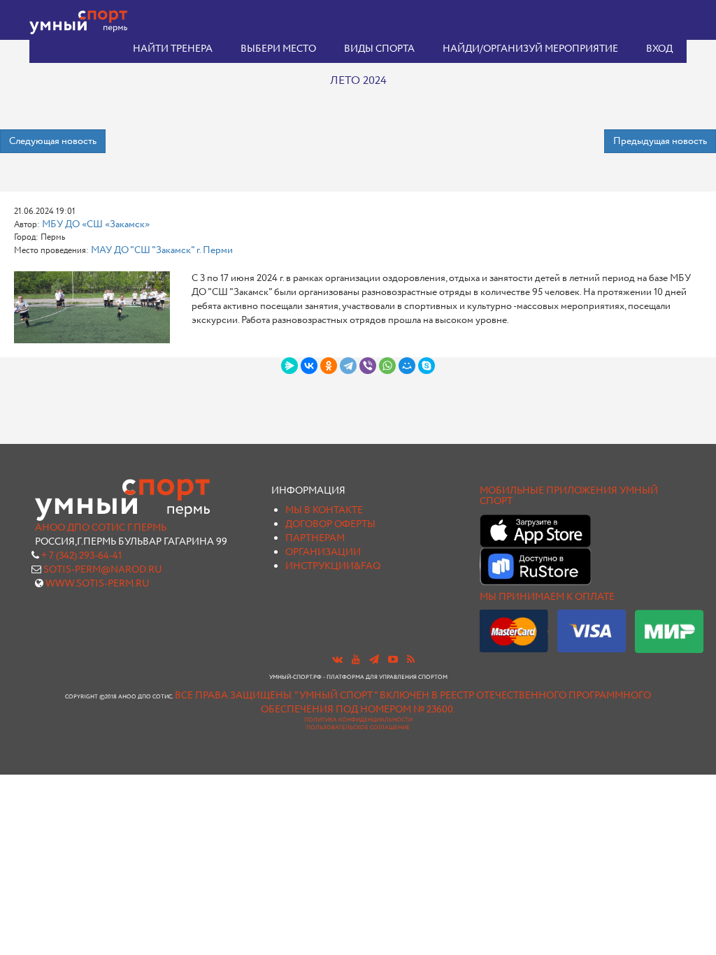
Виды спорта (379, 49)
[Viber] (367, 365)
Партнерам (315, 538)
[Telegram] (348, 365)
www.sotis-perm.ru (97, 584)
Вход (659, 49)
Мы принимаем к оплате (547, 597)
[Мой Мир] (407, 365)
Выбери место (278, 49)
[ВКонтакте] (309, 365)
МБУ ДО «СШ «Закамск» (96, 224)
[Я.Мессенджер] (289, 365)
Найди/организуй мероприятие (530, 49)
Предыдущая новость (660, 141)
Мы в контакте (324, 510)
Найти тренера (173, 49)
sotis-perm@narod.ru (102, 570)
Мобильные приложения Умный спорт (569, 496)
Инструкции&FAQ (332, 566)
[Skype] (426, 365)
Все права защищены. (234, 696)
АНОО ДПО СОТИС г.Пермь (100, 528)
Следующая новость (52, 141)
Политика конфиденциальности (358, 720)
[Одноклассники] (328, 365)
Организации (323, 552)
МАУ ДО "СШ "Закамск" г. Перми (162, 250)
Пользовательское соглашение (358, 728)
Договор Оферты (330, 524)
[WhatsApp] (387, 365)
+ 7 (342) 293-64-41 (81, 556)
